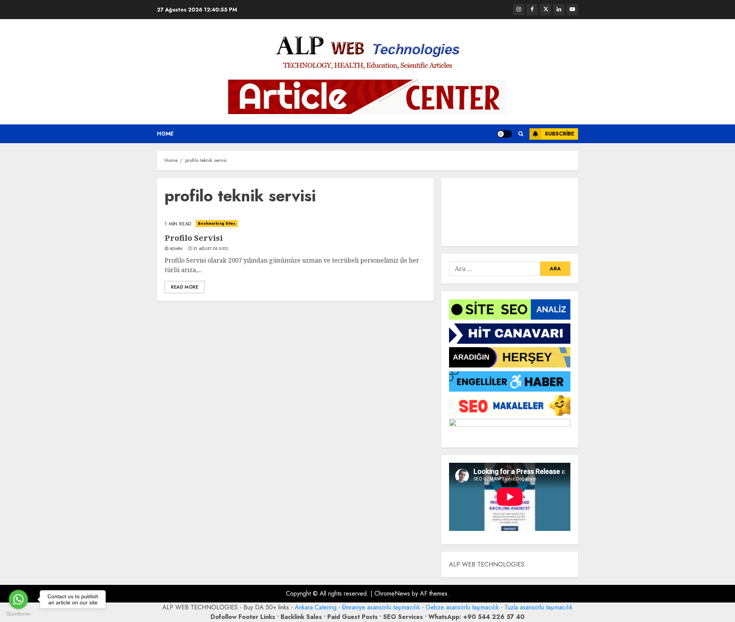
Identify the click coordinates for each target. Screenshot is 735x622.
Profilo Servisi (194, 238)
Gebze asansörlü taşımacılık (462, 607)
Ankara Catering (315, 607)
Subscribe (559, 133)
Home (165, 133)
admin (176, 248)
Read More (184, 287)
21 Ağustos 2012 (211, 248)
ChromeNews (392, 593)
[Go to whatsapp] (18, 599)
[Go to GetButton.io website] (18, 614)
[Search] (521, 133)
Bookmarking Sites (217, 223)
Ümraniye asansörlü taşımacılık (381, 607)
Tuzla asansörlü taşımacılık (539, 607)
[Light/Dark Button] (504, 134)
